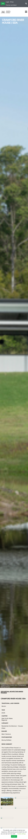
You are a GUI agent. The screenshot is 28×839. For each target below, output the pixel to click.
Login (7, 2)
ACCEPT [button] (14, 836)
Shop (12, 2)
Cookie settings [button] (21, 834)
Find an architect (11, 5)
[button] (26, 3)
